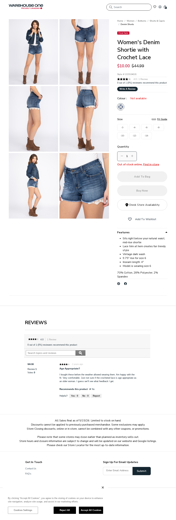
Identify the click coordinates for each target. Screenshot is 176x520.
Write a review (127, 89)
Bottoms (142, 21)
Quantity (123, 147)
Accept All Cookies (91, 510)
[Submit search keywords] (111, 7)
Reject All (65, 510)
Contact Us (30, 468)
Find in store (151, 164)
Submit (141, 471)
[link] (33, 339)
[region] (55, 500)
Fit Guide (162, 119)
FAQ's (28, 473)
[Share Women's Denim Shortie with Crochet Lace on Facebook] (125, 283)
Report (96, 396)
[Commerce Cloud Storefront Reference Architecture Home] (26, 6)
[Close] (103, 487)
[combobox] (129, 7)
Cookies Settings (23, 510)
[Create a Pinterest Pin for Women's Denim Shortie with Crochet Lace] (118, 283)
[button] (160, 7)
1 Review (52, 339)
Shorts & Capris (157, 21)
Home (120, 21)
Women (130, 21)
